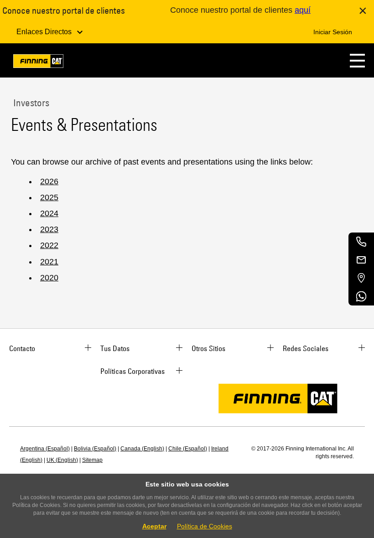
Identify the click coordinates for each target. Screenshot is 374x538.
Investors (30, 103)
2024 (49, 213)
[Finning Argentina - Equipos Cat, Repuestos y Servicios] (38, 62)
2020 (49, 277)
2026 (49, 181)
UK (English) (62, 460)
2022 (49, 245)
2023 (49, 229)
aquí (303, 10)
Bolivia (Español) (95, 448)
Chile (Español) (187, 448)
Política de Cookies (204, 526)
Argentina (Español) (45, 448)
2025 (49, 197)
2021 (49, 261)
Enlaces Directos (44, 32)
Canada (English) (142, 448)
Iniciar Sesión (332, 32)
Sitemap (92, 460)
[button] (357, 60)
